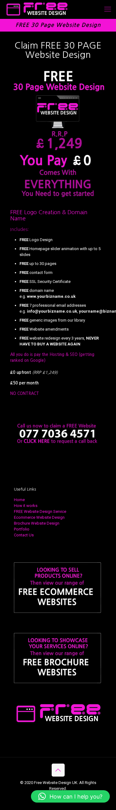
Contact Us (24, 535)
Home (19, 499)
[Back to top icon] (58, 770)
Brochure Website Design (36, 523)
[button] (70, 796)
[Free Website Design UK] (37, 9)
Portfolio (21, 529)
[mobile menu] (107, 9)
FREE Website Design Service (40, 511)
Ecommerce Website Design (39, 517)
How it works (25, 505)
